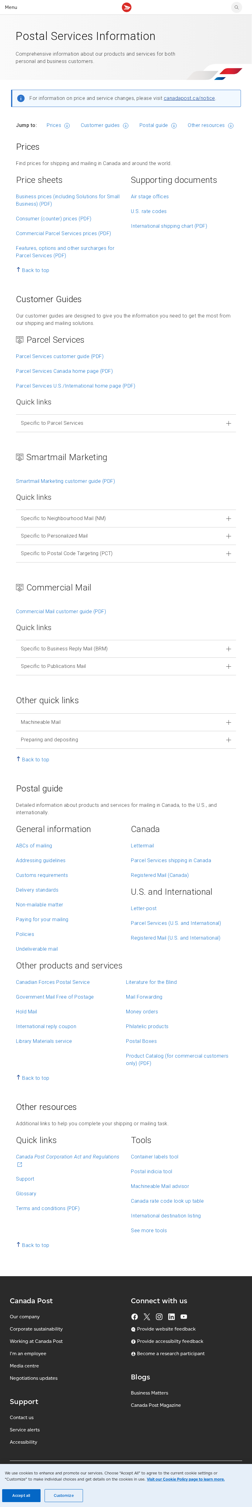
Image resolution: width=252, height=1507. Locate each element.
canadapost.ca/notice (189, 98)
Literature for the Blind (151, 982)
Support (25, 1179)
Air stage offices (150, 196)
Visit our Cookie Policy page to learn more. (186, 1479)
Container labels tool (155, 1157)
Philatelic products (147, 1026)
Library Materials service (44, 1041)
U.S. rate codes (149, 211)
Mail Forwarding (144, 997)
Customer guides (100, 125)
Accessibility (23, 1442)
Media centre (24, 1366)
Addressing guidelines (41, 860)
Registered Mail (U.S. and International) (175, 938)
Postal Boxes (141, 1041)
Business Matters (149, 1393)
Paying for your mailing (42, 919)
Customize (64, 1495)
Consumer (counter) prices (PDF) (54, 219)
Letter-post (144, 908)
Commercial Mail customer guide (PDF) (61, 611)
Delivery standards (37, 890)
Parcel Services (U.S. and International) (176, 923)
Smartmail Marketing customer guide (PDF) (65, 481)
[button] (126, 423)
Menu (11, 7)
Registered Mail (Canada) (160, 875)
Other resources (206, 125)
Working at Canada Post (36, 1341)
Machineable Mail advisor (160, 1186)
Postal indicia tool (151, 1171)
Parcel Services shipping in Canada (171, 860)
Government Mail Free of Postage (55, 997)
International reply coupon (46, 1026)
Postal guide (154, 125)
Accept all (21, 1495)
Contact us (21, 1417)
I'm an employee (28, 1353)
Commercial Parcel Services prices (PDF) (63, 233)
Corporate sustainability (36, 1329)
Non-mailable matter (39, 905)
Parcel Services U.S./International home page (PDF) (75, 386)
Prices (54, 125)
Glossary (26, 1194)
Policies (25, 934)
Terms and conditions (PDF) (48, 1208)
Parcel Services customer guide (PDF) (60, 356)
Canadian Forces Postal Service (53, 982)
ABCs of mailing (34, 846)
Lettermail (142, 846)
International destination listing (166, 1216)
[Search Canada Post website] (236, 7)
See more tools (149, 1230)
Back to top (35, 270)
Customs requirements (42, 875)
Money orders (142, 1012)
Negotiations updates (33, 1378)
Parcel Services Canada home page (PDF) (64, 371)
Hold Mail (26, 1012)
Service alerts (25, 1430)
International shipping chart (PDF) (169, 226)
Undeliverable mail (37, 949)
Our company (25, 1317)
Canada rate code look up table (167, 1201)
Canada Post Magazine (156, 1405)
